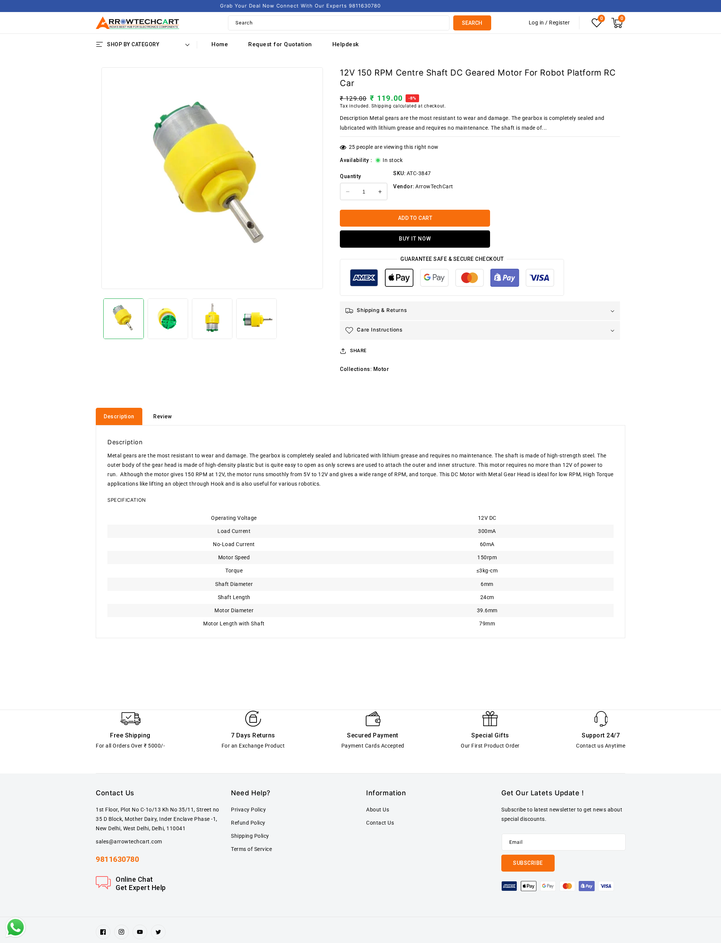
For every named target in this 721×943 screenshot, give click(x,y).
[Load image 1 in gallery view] (123, 318)
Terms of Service (251, 849)
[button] (617, 23)
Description (119, 416)
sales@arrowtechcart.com (129, 842)
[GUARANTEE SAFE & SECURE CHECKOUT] (452, 279)
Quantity (350, 176)
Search (472, 23)
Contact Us (380, 823)
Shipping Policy (250, 836)
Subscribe (528, 863)
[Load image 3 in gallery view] (212, 318)
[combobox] (338, 22)
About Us (377, 810)
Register (559, 23)
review (162, 416)
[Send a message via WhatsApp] (15, 927)
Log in (536, 23)
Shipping (381, 106)
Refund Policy (248, 823)
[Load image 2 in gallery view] (168, 318)
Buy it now (415, 239)
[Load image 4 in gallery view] (256, 318)
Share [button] (358, 350)
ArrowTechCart (434, 186)
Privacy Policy (248, 810)
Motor (381, 369)
